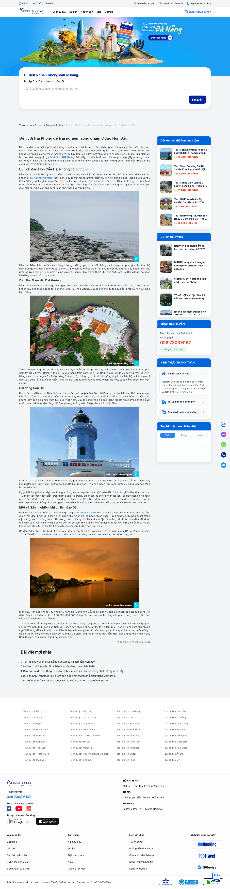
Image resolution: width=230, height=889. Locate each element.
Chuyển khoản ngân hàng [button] (182, 412)
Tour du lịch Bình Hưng (129, 729)
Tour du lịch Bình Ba (174, 729)
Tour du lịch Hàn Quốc (175, 747)
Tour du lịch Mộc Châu (175, 711)
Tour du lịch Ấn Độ (173, 753)
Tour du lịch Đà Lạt (80, 741)
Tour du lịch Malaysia (81, 747)
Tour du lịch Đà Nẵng (174, 717)
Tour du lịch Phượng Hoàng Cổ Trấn (89, 753)
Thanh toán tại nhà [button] (178, 373)
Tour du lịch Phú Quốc (175, 735)
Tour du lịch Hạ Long (81, 711)
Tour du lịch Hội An (33, 723)
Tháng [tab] (184, 435)
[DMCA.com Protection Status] (213, 882)
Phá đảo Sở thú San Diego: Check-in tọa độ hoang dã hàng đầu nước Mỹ (65, 680)
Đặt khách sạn (76, 855)
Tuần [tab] (167, 435)
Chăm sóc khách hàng (141, 855)
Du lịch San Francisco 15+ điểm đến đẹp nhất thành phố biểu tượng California (69, 675)
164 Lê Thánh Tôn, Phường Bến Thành (144, 786)
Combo (109, 11)
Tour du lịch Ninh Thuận (82, 729)
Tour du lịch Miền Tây (128, 741)
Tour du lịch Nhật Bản (128, 747)
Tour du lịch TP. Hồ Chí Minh (85, 735)
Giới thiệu (12, 841)
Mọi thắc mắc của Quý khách (176, 333)
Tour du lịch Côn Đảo (34, 741)
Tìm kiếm (197, 99)
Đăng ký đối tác (138, 868)
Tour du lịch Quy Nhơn (82, 723)
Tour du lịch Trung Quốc (36, 753)
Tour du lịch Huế (125, 717)
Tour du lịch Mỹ (171, 759)
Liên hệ (11, 848)
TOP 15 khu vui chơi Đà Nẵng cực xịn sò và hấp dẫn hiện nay (58, 661)
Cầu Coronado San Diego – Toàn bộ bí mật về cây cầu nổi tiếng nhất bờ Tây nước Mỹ (72, 671)
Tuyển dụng (135, 841)
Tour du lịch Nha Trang (175, 723)
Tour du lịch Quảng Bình (83, 717)
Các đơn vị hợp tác (17, 855)
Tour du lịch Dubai (126, 753)
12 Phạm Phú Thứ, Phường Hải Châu (143, 808)
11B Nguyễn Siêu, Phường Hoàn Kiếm (143, 797)
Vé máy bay (59, 11)
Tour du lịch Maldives (34, 759)
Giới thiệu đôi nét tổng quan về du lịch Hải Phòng (190, 280)
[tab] (184, 373)
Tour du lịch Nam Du (34, 735)
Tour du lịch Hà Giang (128, 711)
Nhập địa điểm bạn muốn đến (45, 81)
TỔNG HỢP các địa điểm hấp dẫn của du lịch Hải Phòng (190, 297)
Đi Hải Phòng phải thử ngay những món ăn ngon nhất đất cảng (189, 265)
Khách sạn (87, 11)
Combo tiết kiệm (77, 868)
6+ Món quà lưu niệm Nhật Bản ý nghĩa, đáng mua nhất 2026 (58, 666)
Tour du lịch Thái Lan (34, 747)
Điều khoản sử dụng (18, 868)
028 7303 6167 (200, 11)
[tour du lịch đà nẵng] (115, 46)
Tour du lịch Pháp (126, 759)
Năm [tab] (200, 435)
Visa (99, 11)
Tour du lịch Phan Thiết (35, 729)
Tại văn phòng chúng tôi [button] (181, 401)
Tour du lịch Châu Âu (81, 759)
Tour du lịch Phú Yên (128, 723)
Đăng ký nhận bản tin (141, 861)
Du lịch (73, 11)
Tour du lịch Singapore (175, 741)
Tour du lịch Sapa (32, 717)
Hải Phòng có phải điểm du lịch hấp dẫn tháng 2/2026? (190, 247)
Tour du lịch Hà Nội (33, 711)
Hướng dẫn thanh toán (141, 848)
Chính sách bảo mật (18, 861)
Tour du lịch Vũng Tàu (128, 735)
